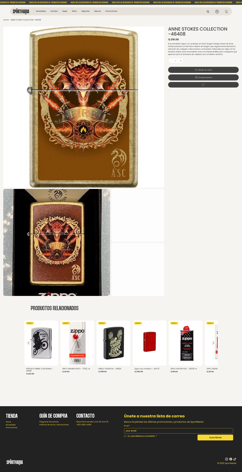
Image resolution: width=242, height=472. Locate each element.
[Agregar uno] (180, 60)
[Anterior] (28, 343)
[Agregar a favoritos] (203, 85)
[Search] (208, 11)
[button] (54, 11)
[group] (121, 348)
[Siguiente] (213, 343)
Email (127, 426)
